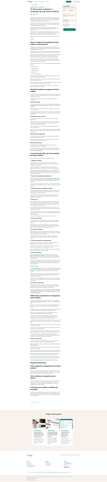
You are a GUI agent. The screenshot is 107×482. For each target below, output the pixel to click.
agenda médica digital (36, 268)
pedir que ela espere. (34, 345)
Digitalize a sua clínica (35, 266)
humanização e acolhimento (53, 178)
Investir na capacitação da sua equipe (37, 254)
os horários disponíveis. (38, 150)
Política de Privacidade (45, 476)
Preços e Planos (41, 1)
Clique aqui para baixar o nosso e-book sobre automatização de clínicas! (43, 359)
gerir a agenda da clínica (34, 105)
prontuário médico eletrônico (36, 291)
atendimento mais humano (46, 28)
